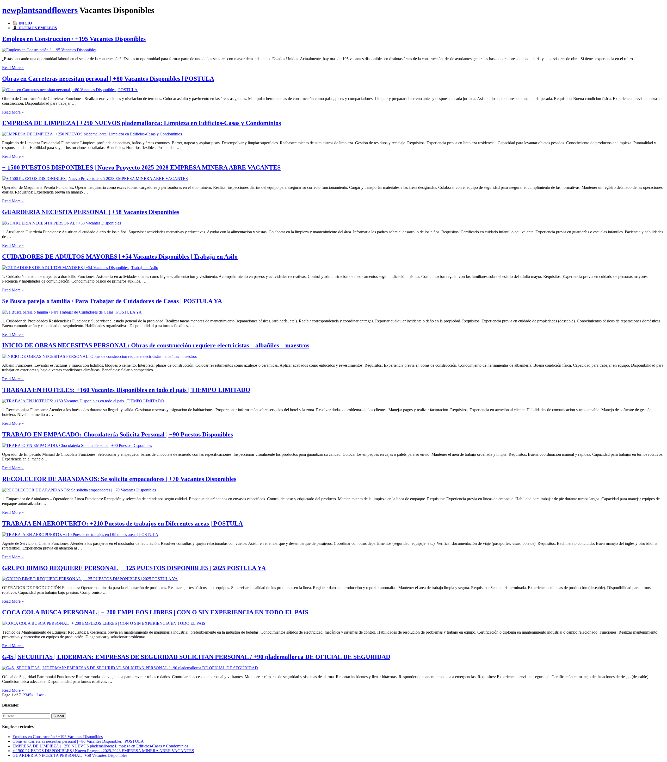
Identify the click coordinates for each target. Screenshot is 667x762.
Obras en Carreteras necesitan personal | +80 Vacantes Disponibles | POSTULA (108, 78)
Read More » (13, 67)
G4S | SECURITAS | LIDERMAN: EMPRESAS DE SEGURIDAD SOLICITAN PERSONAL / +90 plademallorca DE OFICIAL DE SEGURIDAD (196, 656)
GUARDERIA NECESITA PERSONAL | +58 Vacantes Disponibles (90, 212)
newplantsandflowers (40, 10)
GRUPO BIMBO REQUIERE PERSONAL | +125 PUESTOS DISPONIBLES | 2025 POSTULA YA (134, 568)
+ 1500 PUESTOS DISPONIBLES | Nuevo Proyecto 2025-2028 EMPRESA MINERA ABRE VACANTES (141, 167)
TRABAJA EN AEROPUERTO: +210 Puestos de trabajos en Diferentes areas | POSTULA (122, 523)
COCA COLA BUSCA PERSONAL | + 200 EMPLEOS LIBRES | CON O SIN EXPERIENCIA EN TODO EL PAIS (155, 612)
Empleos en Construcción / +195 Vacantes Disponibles (74, 38)
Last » (41, 695)
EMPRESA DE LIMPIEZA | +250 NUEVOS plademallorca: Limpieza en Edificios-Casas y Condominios (141, 123)
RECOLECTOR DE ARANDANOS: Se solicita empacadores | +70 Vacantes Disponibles (119, 479)
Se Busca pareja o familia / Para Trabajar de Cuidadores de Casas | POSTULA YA (112, 301)
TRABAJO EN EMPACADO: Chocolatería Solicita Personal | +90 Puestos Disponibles (117, 434)
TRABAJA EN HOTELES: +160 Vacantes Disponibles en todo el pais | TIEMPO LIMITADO (126, 389)
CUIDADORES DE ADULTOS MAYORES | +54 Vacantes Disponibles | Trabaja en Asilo (120, 256)
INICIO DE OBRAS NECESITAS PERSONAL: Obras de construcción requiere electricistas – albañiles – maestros (155, 345)
